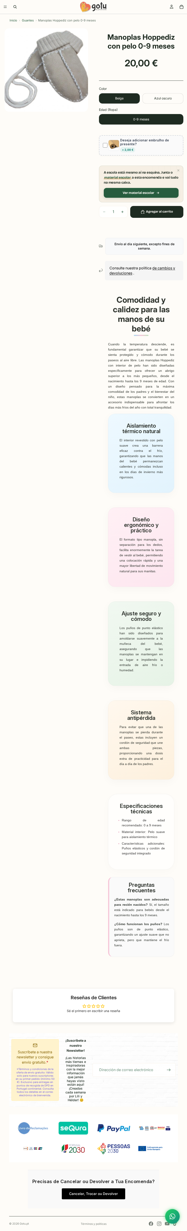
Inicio (13, 20)
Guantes (28, 20)
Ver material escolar (138, 193)
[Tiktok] (175, 1223)
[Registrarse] (169, 1070)
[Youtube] (167, 1223)
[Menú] (5, 7)
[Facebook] (151, 1223)
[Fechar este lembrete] (178, 170)
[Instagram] (159, 1223)
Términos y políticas (93, 1224)
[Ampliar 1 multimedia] (46, 70)
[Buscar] (15, 7)
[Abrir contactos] (172, 1216)
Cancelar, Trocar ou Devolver (93, 1194)
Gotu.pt (24, 1223)
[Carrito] (182, 7)
